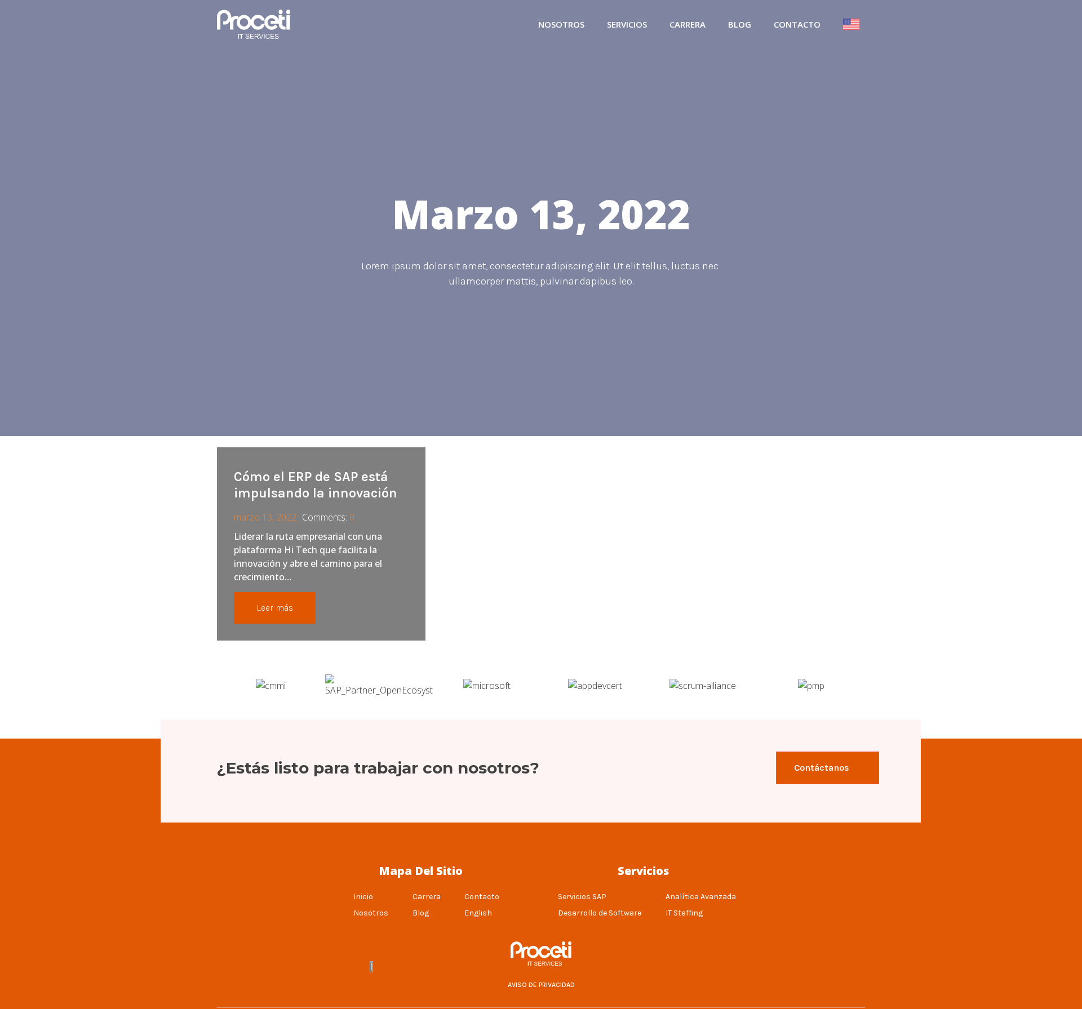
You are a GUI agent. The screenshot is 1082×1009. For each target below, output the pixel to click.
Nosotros (561, 24)
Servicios (627, 24)
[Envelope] (737, 966)
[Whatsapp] (709, 966)
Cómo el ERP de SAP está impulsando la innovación (315, 485)
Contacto (797, 24)
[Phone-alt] (681, 966)
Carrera (687, 24)
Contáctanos (821, 767)
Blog (739, 24)
